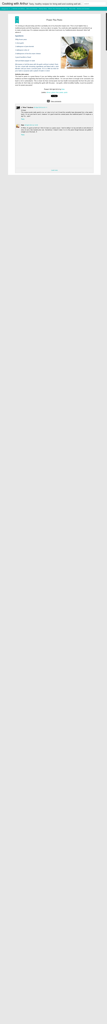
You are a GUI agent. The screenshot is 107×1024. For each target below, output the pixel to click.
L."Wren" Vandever (27, 107)
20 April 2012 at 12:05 (31, 125)
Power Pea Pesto (54, 19)
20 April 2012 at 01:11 (40, 107)
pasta (61, 92)
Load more (54, 170)
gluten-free (55, 92)
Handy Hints (43, 9)
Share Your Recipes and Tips (58, 9)
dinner (48, 92)
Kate (63, 89)
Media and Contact (83, 9)
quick (65, 92)
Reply (23, 119)
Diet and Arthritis (31, 9)
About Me (72, 9)
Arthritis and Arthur (18, 9)
